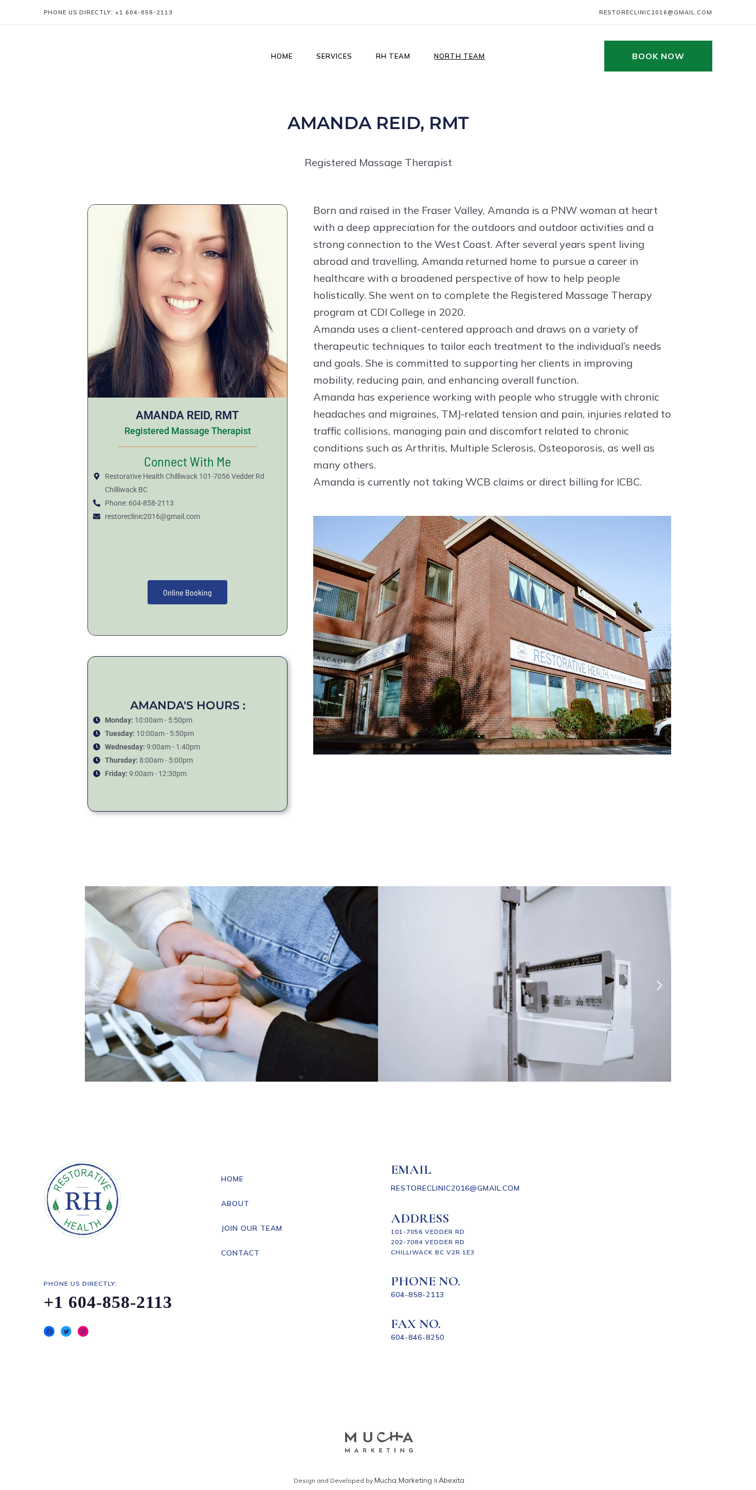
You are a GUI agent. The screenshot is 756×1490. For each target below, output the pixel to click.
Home (232, 1178)
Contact (240, 1253)
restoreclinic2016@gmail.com (655, 12)
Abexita (451, 1480)
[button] (96, 985)
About (235, 1203)
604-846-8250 (417, 1337)
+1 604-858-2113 (144, 12)
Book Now (658, 56)
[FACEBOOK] (49, 1331)
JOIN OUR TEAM (251, 1228)
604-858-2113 (417, 1294)
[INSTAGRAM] (83, 1331)
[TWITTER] (66, 1331)
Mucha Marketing (404, 1480)
